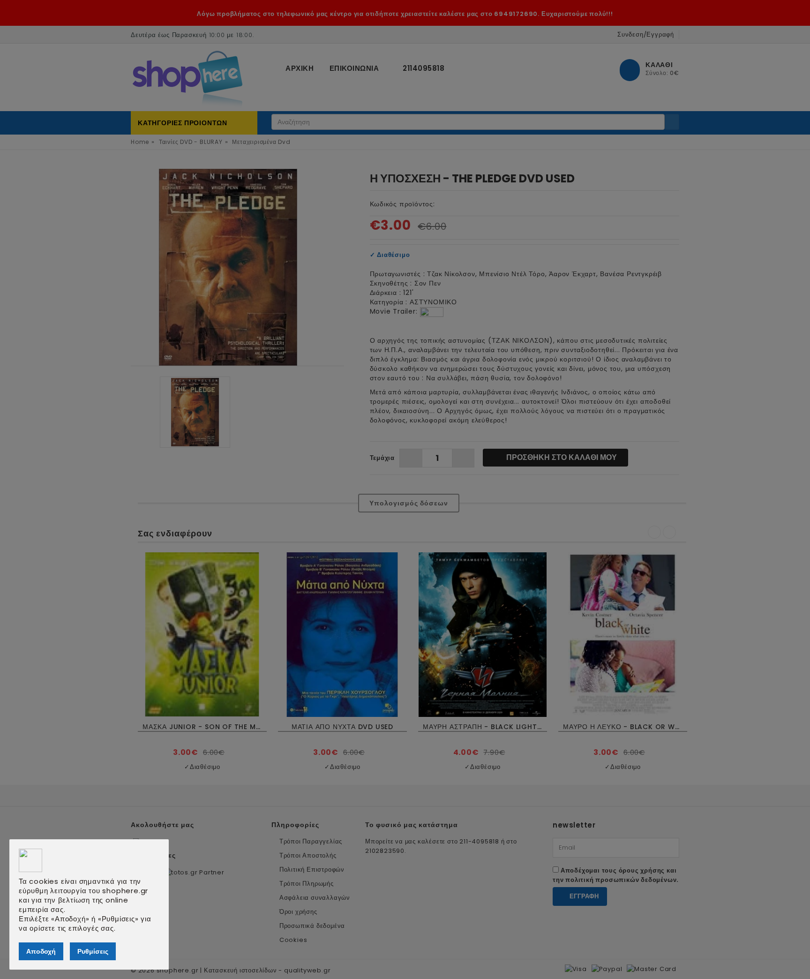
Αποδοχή (41, 951)
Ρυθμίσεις (92, 951)
